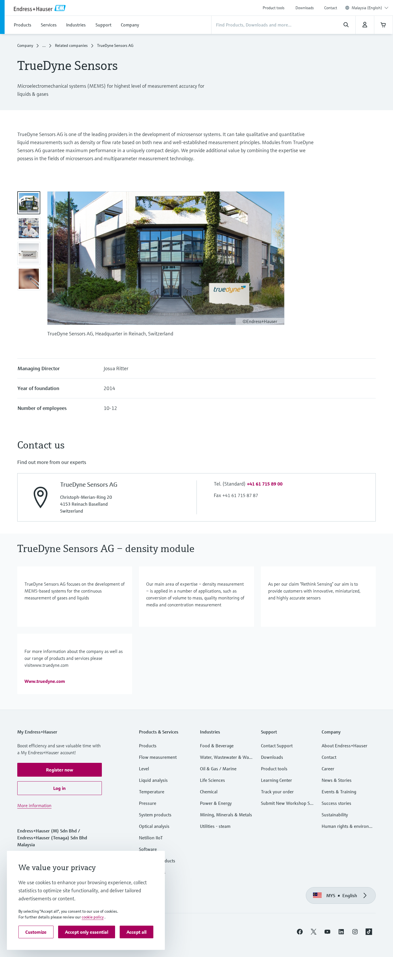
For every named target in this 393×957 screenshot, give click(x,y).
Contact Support (277, 745)
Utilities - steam (215, 826)
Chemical (209, 791)
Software (148, 849)
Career (328, 768)
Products (148, 745)
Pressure (147, 803)
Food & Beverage (217, 745)
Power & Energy (216, 803)
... (44, 45)
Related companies (71, 45)
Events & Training (339, 791)
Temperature (151, 791)
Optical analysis (154, 826)
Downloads (304, 7)
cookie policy (93, 917)
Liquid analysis (153, 780)
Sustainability (335, 814)
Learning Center (276, 780)
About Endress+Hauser (344, 745)
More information (34, 805)
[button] (265, 483)
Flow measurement (158, 757)
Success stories (336, 803)
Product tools (274, 7)
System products (155, 814)
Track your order (277, 791)
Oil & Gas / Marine (218, 768)
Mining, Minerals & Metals (226, 814)
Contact (330, 7)
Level (144, 768)
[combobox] (370, 8)
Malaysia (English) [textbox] (367, 7)
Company (25, 45)
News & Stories (337, 780)
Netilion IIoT (151, 838)
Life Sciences (212, 780)
